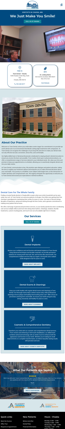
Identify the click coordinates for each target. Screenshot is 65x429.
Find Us (19, 71)
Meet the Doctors (6, 421)
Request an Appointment (8, 427)
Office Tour (4, 424)
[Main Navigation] (61, 4)
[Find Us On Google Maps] (19, 67)
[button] (1, 380)
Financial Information (29, 427)
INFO (45, 72)
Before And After (28, 421)
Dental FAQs (27, 424)
